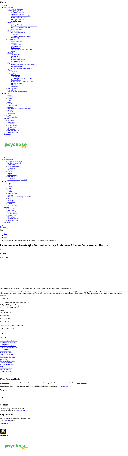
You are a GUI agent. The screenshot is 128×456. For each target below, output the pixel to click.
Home (5, 5)
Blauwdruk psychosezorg (15, 9)
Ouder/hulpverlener (13, 130)
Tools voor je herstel (17, 76)
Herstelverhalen (16, 80)
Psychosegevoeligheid (14, 11)
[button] (64, 225)
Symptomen (14, 34)
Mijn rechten (11, 129)
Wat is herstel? (15, 75)
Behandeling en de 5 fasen (19, 17)
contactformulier (20, 410)
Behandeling (15, 38)
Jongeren (6, 118)
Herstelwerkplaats (5, 351)
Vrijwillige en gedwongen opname (21, 49)
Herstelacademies (16, 83)
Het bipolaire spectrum (18, 32)
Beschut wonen (4, 344)
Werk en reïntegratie (6, 368)
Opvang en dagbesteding (7, 361)
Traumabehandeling (17, 44)
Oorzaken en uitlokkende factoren (21, 36)
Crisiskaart (14, 86)
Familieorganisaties (17, 66)
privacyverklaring (82, 383)
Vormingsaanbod (12, 117)
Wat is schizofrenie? (17, 24)
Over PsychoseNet (13, 88)
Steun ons (3, 225)
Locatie (6, 237)
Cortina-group (64, 386)
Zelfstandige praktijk (6, 371)
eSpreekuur (7, 134)
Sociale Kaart (11, 113)
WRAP (13, 85)
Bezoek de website (5, 322)
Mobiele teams (15, 48)
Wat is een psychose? (17, 12)
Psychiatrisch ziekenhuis (7, 364)
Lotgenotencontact (5, 356)
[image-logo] (3, 431)
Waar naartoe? (11, 124)
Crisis (13, 51)
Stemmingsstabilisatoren (18, 59)
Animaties (10, 97)
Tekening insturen (12, 132)
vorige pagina (4, 257)
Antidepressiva (15, 54)
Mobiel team (3, 359)
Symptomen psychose (17, 14)
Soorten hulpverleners (17, 41)
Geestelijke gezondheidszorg (8, 341)
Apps (9, 100)
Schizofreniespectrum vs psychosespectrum (24, 26)
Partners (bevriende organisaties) (17, 91)
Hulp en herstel (11, 73)
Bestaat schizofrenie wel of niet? (20, 27)
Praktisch (10, 110)
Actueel (9, 98)
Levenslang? (11, 120)
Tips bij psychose (16, 21)
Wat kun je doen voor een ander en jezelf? (23, 65)
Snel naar (6, 93)
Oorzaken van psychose (18, 19)
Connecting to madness (18, 29)
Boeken (9, 103)
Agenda (9, 95)
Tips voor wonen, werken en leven (21, 78)
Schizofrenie (11, 22)
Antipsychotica (15, 56)
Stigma (9, 70)
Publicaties (10, 112)
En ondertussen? (12, 125)
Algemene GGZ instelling (7, 342)
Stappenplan (11, 122)
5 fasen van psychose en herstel (20, 16)
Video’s (9, 115)
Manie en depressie (13, 31)
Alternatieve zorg (16, 46)
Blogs (9, 102)
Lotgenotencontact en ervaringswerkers (22, 81)
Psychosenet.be (4, 383)
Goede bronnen (12, 105)
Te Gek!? (14, 71)
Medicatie (10, 53)
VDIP (2, 366)
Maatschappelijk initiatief (7, 357)
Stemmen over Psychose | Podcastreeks (19, 108)
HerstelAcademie (5, 349)
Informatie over (8, 7)
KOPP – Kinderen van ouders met (21, 68)
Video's (9, 203)
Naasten (9, 63)
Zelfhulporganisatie (5, 369)
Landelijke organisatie (6, 354)
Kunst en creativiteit (6, 352)
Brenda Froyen (11, 90)
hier (8, 420)
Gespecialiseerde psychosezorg (9, 347)
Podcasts (10, 107)
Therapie (13, 43)
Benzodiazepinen (16, 58)
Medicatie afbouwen (17, 61)
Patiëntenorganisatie (6, 363)
